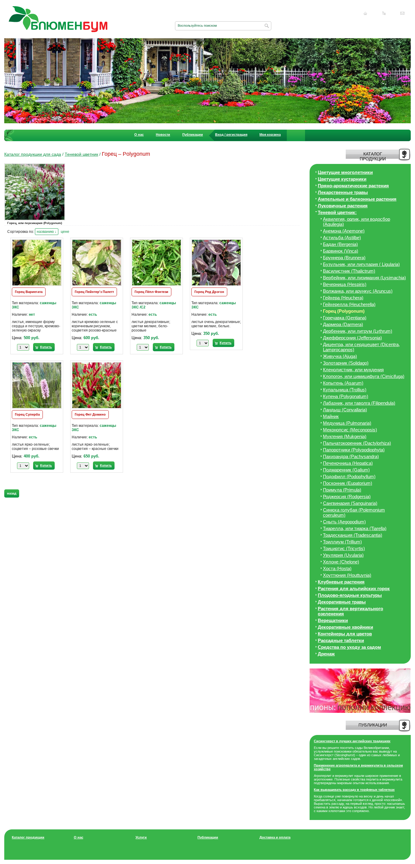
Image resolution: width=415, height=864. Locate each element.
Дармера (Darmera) (343, 324)
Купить (46, 347)
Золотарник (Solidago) (346, 363)
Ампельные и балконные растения (357, 199)
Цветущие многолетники (345, 172)
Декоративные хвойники (345, 627)
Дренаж (326, 653)
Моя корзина (270, 134)
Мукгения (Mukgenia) (344, 436)
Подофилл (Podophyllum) (349, 476)
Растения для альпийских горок (354, 588)
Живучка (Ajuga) (340, 356)
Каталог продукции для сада (32, 154)
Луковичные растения (343, 205)
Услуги (141, 837)
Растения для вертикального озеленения (350, 611)
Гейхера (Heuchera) (343, 297)
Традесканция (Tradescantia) (352, 535)
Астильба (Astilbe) (342, 237)
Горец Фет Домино (90, 414)
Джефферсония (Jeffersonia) (352, 337)
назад (11, 493)
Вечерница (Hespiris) (344, 284)
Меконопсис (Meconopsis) (350, 429)
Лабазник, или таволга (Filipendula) (359, 403)
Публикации (192, 134)
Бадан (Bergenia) (340, 244)
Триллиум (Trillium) (342, 541)
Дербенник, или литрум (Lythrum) (357, 331)
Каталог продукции (28, 837)
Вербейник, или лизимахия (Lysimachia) (364, 277)
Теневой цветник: (337, 212)
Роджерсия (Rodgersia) (347, 496)
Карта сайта (384, 13)
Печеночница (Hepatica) (348, 463)
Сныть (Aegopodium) (344, 521)
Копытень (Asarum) (343, 383)
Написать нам (403, 13)
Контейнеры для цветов (345, 633)
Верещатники (333, 620)
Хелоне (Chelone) (341, 561)
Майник (331, 416)
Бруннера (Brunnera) (344, 257)
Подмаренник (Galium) (346, 469)
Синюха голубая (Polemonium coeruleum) (354, 512)
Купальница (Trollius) (344, 389)
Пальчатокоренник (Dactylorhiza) (357, 443)
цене (65, 232)
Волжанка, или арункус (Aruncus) (358, 291)
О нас (139, 134)
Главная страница (365, 13)
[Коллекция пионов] (360, 711)
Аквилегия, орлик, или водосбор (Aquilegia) (356, 221)
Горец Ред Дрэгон (209, 292)
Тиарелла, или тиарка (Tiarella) (354, 528)
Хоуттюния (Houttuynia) (347, 575)
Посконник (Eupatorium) (347, 483)
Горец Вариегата (29, 292)
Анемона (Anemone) (344, 230)
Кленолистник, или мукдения (353, 369)
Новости (163, 134)
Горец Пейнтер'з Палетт (94, 292)
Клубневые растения (341, 581)
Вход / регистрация (231, 134)
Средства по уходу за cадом (349, 647)
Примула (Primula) (342, 489)
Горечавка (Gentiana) (344, 317)
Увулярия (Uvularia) (343, 555)
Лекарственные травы (343, 192)
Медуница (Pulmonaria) (347, 423)
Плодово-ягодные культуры (350, 595)
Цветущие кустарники (342, 179)
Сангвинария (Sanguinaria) (350, 503)
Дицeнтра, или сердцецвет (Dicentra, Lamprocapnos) (361, 347)
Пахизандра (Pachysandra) (351, 456)
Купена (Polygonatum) (345, 396)
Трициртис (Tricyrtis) (344, 548)
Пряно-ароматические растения (353, 185)
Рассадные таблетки (341, 640)
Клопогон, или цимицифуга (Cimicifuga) (363, 376)
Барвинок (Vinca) (340, 250)
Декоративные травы (342, 601)
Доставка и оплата (274, 837)
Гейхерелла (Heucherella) (349, 304)
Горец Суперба (27, 414)
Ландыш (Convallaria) (345, 409)
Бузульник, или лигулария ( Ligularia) (361, 264)
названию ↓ (47, 232)
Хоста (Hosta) (337, 568)
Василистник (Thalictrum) (349, 271)
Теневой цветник (81, 154)
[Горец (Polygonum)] (36, 220)
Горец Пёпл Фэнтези (151, 292)
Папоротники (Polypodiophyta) (354, 449)
